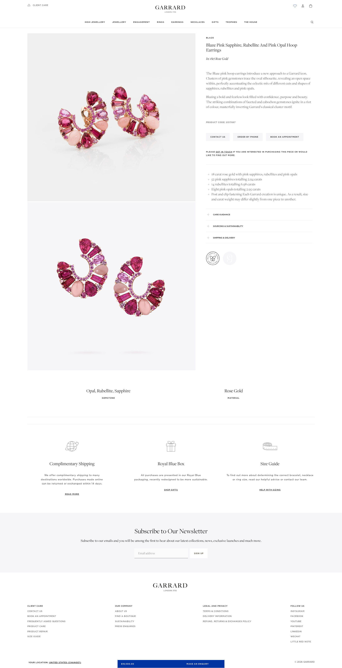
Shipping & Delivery (224, 238)
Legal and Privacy (215, 606)
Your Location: (54, 662)
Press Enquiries (125, 626)
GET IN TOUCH (224, 151)
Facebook (297, 616)
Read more (72, 494)
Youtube (296, 621)
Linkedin (296, 631)
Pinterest (297, 626)
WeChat (295, 636)
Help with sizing (270, 490)
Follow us (297, 606)
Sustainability (124, 621)
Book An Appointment (41, 616)
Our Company (124, 606)
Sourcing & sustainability (228, 226)
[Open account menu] (303, 6)
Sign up (198, 553)
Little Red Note (301, 641)
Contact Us (34, 611)
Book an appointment (284, 137)
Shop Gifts (171, 490)
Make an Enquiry (197, 664)
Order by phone (247, 137)
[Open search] (312, 22)
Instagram (298, 611)
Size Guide (34, 636)
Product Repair (37, 631)
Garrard (309, 662)
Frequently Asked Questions (46, 621)
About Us (121, 611)
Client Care (40, 5)
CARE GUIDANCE (221, 214)
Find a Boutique (125, 616)
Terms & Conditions (216, 611)
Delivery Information (217, 616)
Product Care (36, 626)
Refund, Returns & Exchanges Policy (227, 621)
